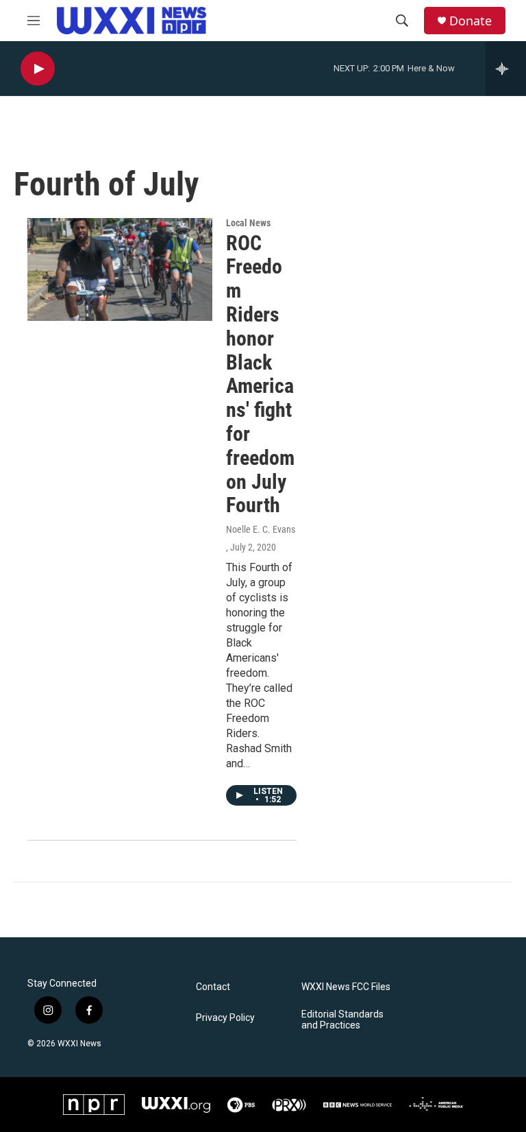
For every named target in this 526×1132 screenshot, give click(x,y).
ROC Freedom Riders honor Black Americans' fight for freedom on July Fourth (260, 374)
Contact (213, 987)
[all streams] (506, 68)
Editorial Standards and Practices (342, 1020)
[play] (38, 69)
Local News (248, 222)
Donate (470, 21)
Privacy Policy (225, 1018)
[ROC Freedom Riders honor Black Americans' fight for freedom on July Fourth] (119, 269)
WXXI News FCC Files (345, 987)
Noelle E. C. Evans (260, 529)
